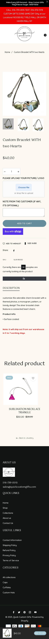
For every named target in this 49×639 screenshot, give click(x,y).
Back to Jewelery (26, 438)
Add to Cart (40, 633)
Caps (5, 582)
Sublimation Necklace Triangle (24, 411)
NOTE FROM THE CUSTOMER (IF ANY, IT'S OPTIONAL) (22, 203)
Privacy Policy (9, 555)
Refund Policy (9, 550)
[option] (8, 123)
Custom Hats (9, 592)
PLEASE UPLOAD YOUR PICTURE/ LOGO (23, 178)
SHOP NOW (33, 5)
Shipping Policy (10, 545)
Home (7, 52)
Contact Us (8, 523)
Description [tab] (11, 288)
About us (7, 518)
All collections (9, 577)
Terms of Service (11, 560)
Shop (5, 508)
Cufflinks (7, 587)
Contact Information (12, 540)
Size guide (32, 243)
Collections (8, 513)
